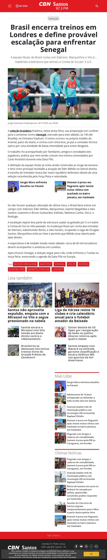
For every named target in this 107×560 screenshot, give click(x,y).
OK (91, 554)
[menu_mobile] (10, 6)
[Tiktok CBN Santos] (91, 546)
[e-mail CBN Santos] (96, 546)
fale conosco (53, 535)
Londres (58, 269)
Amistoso (45, 264)
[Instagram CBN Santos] (86, 546)
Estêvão (83, 264)
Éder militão (16, 269)
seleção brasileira (20, 131)
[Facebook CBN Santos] (76, 546)
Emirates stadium (38, 269)
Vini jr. (71, 264)
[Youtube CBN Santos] (81, 546)
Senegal (41, 134)
